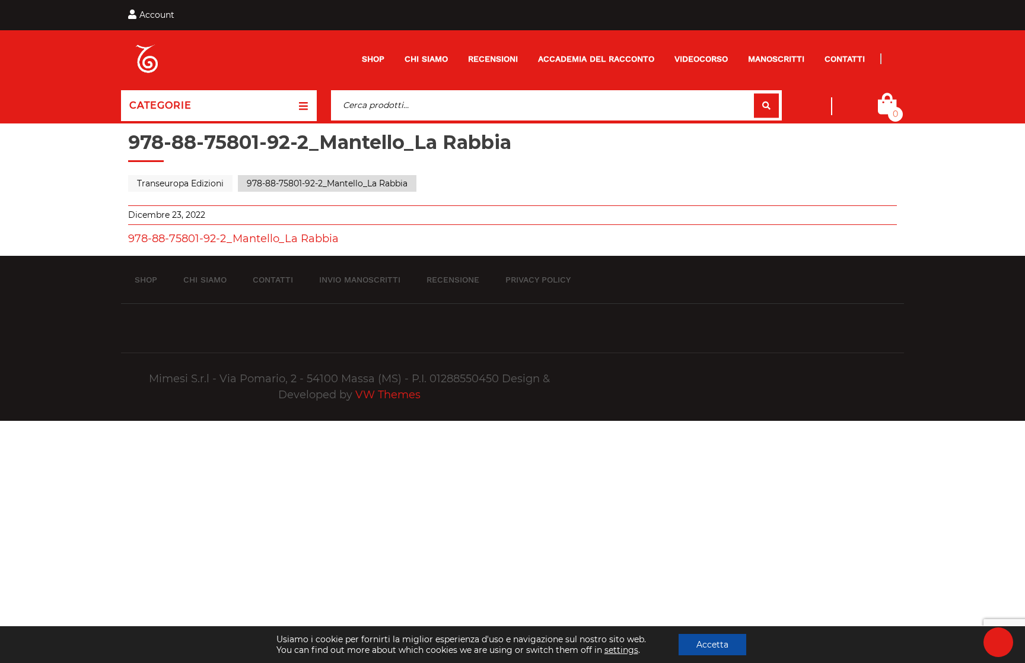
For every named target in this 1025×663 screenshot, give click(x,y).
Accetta (712, 644)
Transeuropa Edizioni (180, 183)
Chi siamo (426, 59)
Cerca (766, 105)
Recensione (452, 279)
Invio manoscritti (359, 279)
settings (621, 650)
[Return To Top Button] (998, 642)
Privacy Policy (538, 279)
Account (156, 14)
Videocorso (701, 59)
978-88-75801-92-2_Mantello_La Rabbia (233, 238)
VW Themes (386, 394)
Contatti (845, 59)
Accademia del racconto (596, 59)
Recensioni (493, 59)
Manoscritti (776, 59)
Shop (373, 59)
